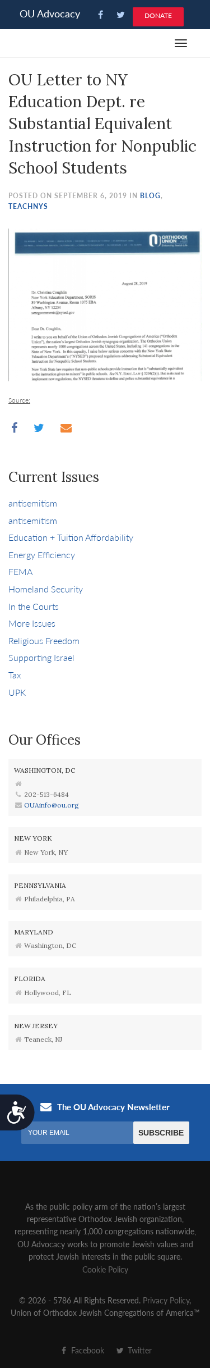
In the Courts (33, 606)
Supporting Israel (41, 657)
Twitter (138, 1350)
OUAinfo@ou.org (51, 805)
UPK (17, 692)
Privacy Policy (166, 1300)
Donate (158, 15)
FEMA (20, 571)
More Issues (31, 623)
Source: (19, 400)
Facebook (86, 1350)
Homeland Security (45, 588)
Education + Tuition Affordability (70, 537)
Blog (150, 195)
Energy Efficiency (41, 554)
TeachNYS (28, 206)
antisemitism (32, 502)
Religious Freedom (44, 640)
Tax (14, 674)
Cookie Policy (105, 1269)
